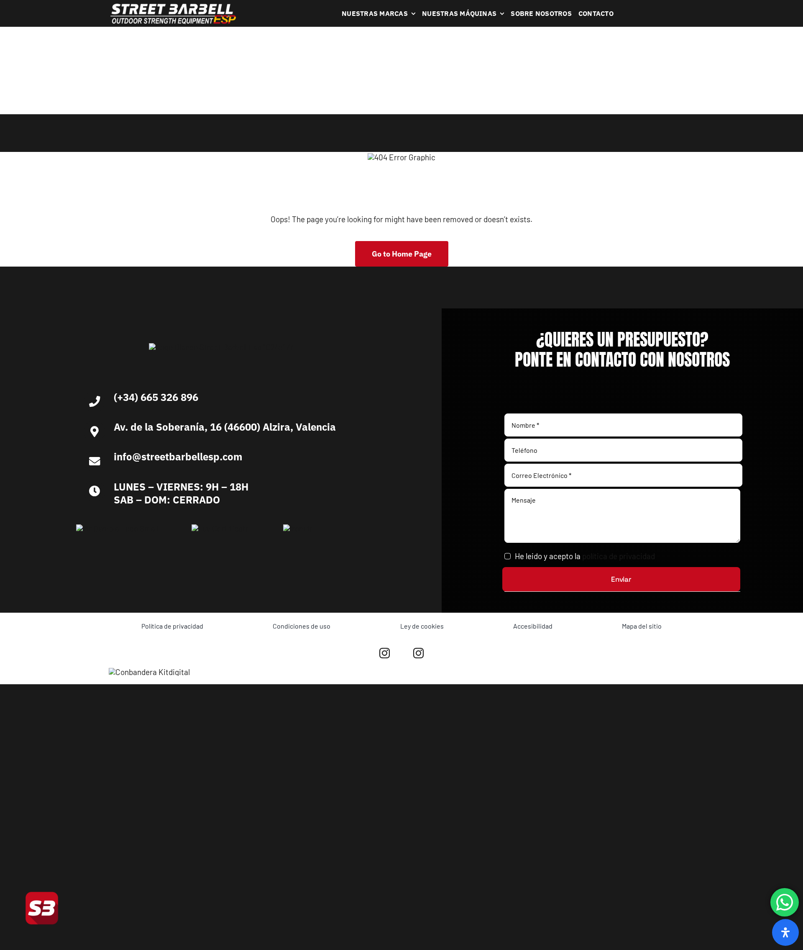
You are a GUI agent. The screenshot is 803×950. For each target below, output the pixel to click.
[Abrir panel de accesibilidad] (785, 932)
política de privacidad (618, 556)
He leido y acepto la (585, 556)
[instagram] (384, 653)
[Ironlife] (298, 528)
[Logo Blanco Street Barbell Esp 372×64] (173, 6)
